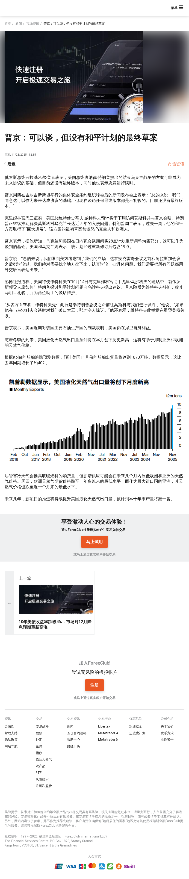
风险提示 (42, 779)
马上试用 (94, 541)
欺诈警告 (167, 739)
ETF (38, 773)
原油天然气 (44, 759)
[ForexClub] (21, 8)
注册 (94, 685)
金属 (39, 746)
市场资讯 (32, 23)
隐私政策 (11, 739)
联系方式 (167, 733)
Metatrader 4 (108, 733)
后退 (11, 164)
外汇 (39, 739)
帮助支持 (11, 733)
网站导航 (11, 746)
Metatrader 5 (108, 739)
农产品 (40, 766)
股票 (39, 733)
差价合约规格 (76, 733)
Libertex (104, 726)
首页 (8, 23)
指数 (39, 753)
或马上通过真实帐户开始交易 (94, 554)
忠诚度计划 (137, 733)
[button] (177, 8)
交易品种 (42, 726)
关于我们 (167, 726)
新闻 (18, 23)
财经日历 (73, 746)
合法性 (9, 726)
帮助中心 (73, 739)
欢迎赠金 (135, 726)
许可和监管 (44, 786)
